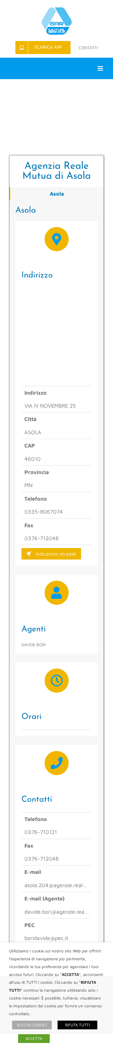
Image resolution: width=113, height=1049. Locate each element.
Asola (57, 194)
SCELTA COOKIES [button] (32, 1024)
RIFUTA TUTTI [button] (77, 1024)
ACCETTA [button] (34, 1038)
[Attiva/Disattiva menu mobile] (101, 68)
